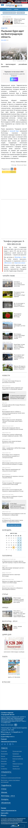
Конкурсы (4, 799)
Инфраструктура (18, 764)
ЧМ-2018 (3, 775)
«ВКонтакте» (8, 263)
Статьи (5, 594)
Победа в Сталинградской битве (11, 778)
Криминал (16, 754)
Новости (8, 9)
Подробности (6, 785)
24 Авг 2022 (3, 40)
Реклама (3, 808)
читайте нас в (9, 172)
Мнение (4, 792)
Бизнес (3, 756)
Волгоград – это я (9, 621)
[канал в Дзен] (10, 744)
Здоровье (4, 764)
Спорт (3, 766)
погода (14, 165)
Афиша (16, 9)
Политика (4, 751)
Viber (24, 257)
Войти (4, 815)
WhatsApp (18, 257)
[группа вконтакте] (5, 744)
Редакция (4, 739)
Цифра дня (6, 634)
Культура (3, 761)
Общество (4, 28)
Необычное (16, 769)
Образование (17, 756)
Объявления (5, 803)
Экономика (4, 754)
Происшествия (17, 751)
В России (6, 682)
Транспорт (16, 766)
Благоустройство (18, 759)
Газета (4, 657)
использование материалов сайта (9, 823)
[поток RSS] (13, 744)
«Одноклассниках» (19, 263)
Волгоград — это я (8, 796)
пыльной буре (14, 131)
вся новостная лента (14, 525)
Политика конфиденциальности (15, 819)
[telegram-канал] (2, 744)
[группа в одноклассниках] (7, 744)
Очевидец (4, 769)
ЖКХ (14, 761)
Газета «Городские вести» (8, 810)
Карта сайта (4, 813)
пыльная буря (22, 165)
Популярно (7, 556)
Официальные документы (9, 741)
